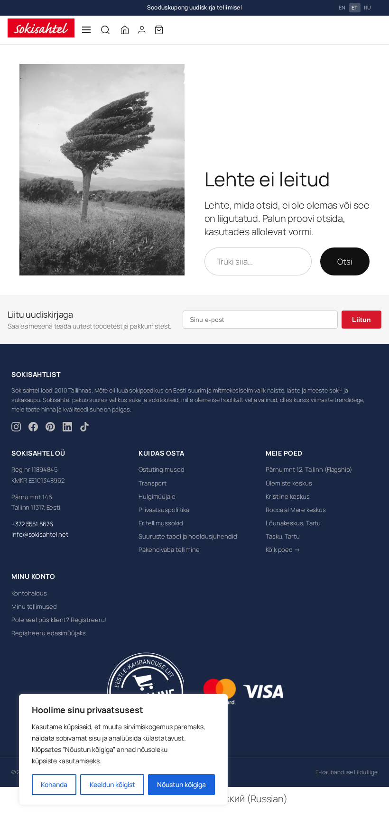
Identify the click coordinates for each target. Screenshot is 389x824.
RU (367, 7)
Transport (153, 483)
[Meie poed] (125, 30)
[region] (123, 749)
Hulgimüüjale (157, 496)
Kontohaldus (29, 593)
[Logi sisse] (142, 30)
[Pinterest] (50, 428)
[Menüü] (86, 29)
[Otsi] (105, 30)
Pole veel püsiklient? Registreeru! (59, 619)
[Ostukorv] (159, 30)
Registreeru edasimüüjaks (48, 633)
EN (342, 7)
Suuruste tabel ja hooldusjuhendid (188, 536)
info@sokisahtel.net (39, 534)
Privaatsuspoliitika (164, 509)
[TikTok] (84, 428)
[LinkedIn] (67, 428)
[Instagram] (16, 428)
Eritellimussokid (161, 523)
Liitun (361, 319)
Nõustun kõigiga (181, 784)
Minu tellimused (34, 606)
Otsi (344, 261)
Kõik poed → (283, 549)
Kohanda (54, 784)
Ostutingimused (162, 469)
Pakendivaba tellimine (169, 549)
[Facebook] (33, 428)
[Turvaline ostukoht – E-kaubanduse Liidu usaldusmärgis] (145, 691)
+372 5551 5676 (32, 524)
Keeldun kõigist (112, 784)
